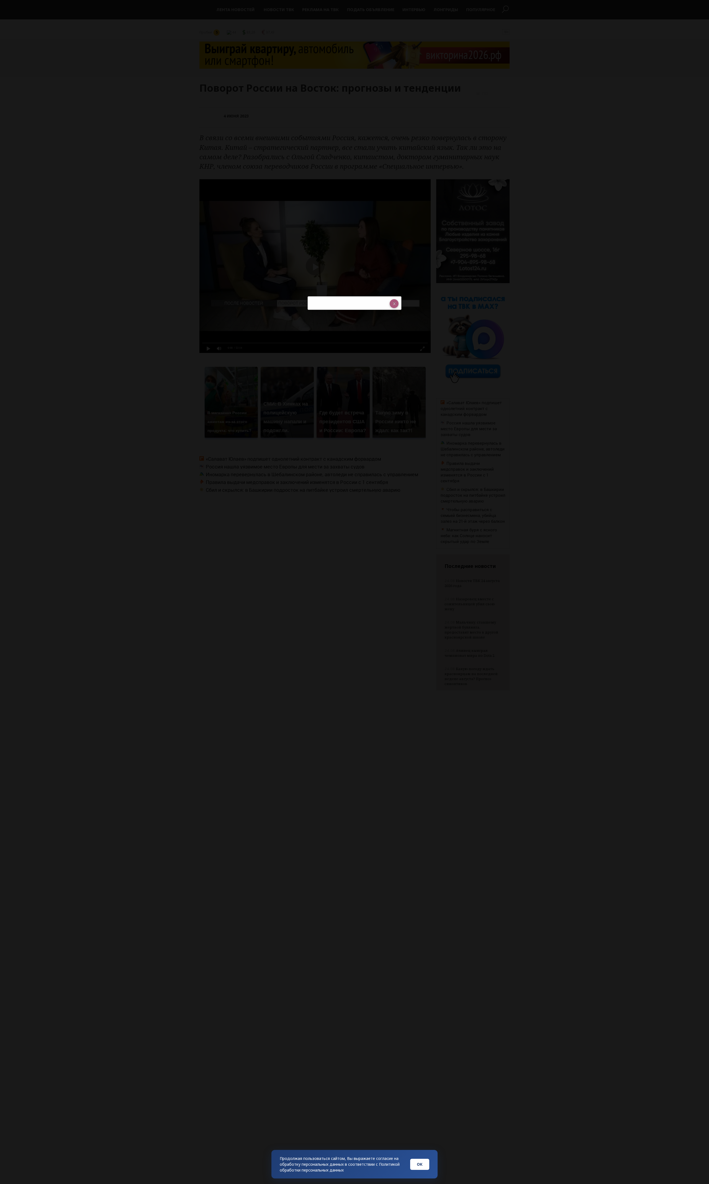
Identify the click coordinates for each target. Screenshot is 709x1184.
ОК (420, 1164)
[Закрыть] (394, 303)
